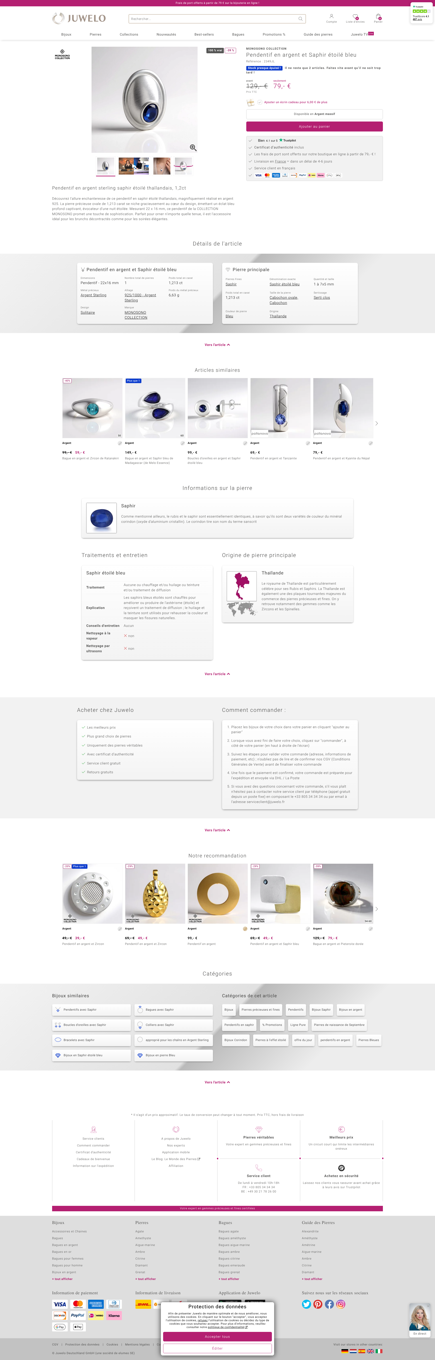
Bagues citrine (229, 1259)
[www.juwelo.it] (379, 1351)
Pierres (96, 34)
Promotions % (274, 34)
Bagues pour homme (67, 1265)
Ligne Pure (298, 1025)
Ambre (140, 1252)
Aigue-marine (145, 1245)
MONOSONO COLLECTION (136, 315)
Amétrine (308, 1245)
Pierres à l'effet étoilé (271, 1040)
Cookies (112, 1345)
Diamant (141, 1265)
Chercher (301, 19)
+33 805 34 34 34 (262, 1187)
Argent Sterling (93, 295)
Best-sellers (204, 34)
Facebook (329, 1304)
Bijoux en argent (350, 1010)
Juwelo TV (362, 34)
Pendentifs (296, 1010)
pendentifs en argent (335, 1040)
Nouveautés (166, 34)
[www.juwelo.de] (344, 1351)
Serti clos (322, 297)
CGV (55, 1345)
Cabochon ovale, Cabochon (284, 300)
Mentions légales (137, 1345)
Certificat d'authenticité (93, 1152)
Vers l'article (215, 345)
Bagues (238, 34)
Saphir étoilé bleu (285, 284)
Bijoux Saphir (321, 1010)
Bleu (229, 316)
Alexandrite (310, 1231)
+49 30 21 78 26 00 (262, 1192)
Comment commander (93, 1145)
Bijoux (66, 34)
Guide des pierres (318, 34)
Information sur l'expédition (93, 1166)
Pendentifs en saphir (239, 1025)
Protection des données (82, 1345)
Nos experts (176, 1145)
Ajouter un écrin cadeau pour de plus (296, 102)
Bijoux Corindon (236, 1040)
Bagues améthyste (232, 1238)
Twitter (306, 1304)
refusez (203, 1321)
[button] (331, 19)
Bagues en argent (65, 1245)
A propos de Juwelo (176, 1139)
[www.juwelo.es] (361, 1351)
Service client (259, 1176)
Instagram (340, 1304)
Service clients (93, 1139)
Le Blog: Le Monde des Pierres (174, 1159)
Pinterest (317, 1304)
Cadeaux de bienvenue (93, 1159)
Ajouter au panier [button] (314, 126)
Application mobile (176, 1152)
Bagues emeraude (232, 1265)
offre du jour (303, 1040)
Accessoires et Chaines (69, 1231)
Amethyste (143, 1238)
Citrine (140, 1259)
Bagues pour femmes (68, 1259)
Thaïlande (278, 316)
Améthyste (310, 1238)
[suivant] (376, 423)
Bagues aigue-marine (234, 1245)
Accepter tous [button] (217, 1336)
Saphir (231, 284)
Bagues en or (62, 1252)
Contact (162, 1345)
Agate (139, 1231)
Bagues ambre (229, 1252)
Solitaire (88, 312)
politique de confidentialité (226, 1327)
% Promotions (272, 1025)
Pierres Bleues (369, 1040)
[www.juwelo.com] (370, 1351)
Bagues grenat (229, 1272)
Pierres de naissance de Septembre (339, 1025)
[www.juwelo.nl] (353, 1351)
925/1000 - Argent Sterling (140, 297)
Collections (129, 34)
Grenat (140, 1272)
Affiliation (176, 1166)
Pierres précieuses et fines (261, 1010)
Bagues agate (229, 1231)
